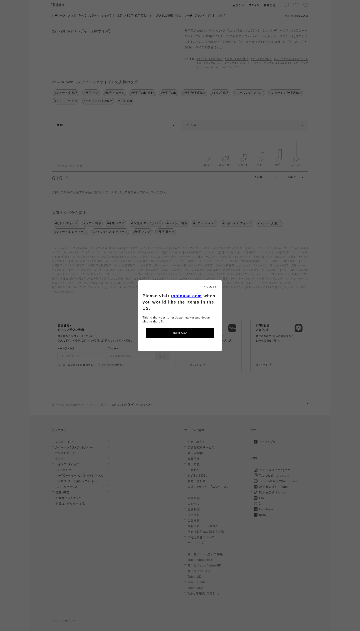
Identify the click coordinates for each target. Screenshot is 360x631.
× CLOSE (210, 286)
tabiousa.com (186, 296)
